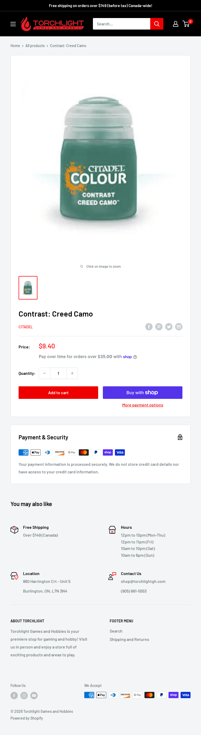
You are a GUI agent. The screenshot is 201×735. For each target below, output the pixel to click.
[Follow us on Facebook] (14, 695)
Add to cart (58, 392)
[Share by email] (178, 326)
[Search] (156, 24)
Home (15, 45)
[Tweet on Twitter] (168, 326)
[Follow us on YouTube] (34, 695)
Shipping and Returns (129, 639)
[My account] (175, 24)
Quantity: (27, 373)
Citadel (26, 327)
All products (35, 45)
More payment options (142, 404)
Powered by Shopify (26, 718)
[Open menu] (13, 24)
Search (116, 630)
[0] (186, 24)
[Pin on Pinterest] (159, 326)
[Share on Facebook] (149, 326)
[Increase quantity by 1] (72, 373)
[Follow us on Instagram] (24, 695)
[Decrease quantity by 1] (44, 373)
